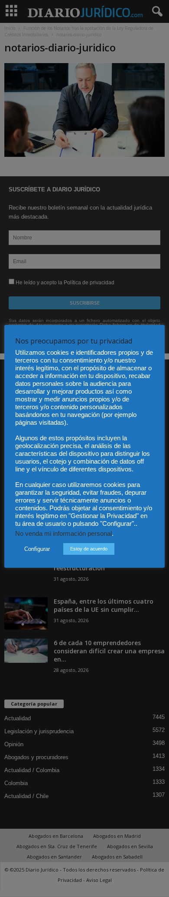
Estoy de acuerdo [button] (88, 548)
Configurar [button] (37, 549)
